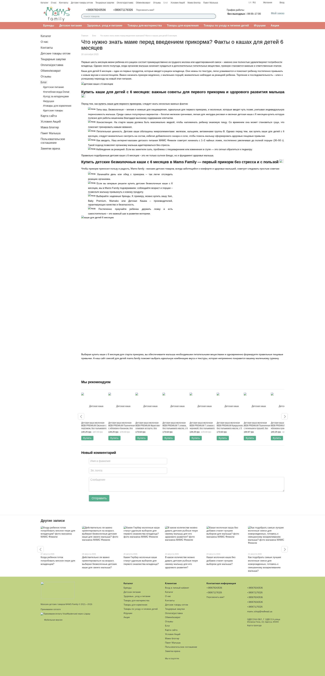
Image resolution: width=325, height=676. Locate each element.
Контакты (63, 3)
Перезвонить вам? (145, 10)
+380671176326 (123, 10)
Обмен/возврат (143, 3)
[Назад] (81, 416)
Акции (275, 25)
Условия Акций (178, 3)
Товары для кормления (183, 25)
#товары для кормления (57, 105)
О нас (53, 3)
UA (249, 3)
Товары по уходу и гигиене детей (226, 25)
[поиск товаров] (213, 16)
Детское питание (70, 25)
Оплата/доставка (125, 3)
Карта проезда (254, 625)
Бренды (48, 25)
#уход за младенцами (56, 96)
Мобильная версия (53, 620)
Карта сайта (49, 115)
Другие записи (53, 520)
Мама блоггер (194, 3)
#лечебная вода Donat (56, 91)
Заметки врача (50, 148)
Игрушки (260, 25)
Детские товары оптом (82, 3)
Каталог (44, 3)
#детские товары (53, 110)
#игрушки (48, 101)
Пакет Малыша (210, 3)
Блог (166, 3)
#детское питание (53, 87)
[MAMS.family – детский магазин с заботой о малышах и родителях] (57, 590)
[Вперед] (284, 416)
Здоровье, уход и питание (104, 25)
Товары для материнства (144, 25)
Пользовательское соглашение (181, 647)
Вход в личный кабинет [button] (177, 588)
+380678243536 (96, 10)
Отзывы (157, 3)
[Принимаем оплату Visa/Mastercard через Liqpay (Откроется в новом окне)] (65, 614)
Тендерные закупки (104, 3)
